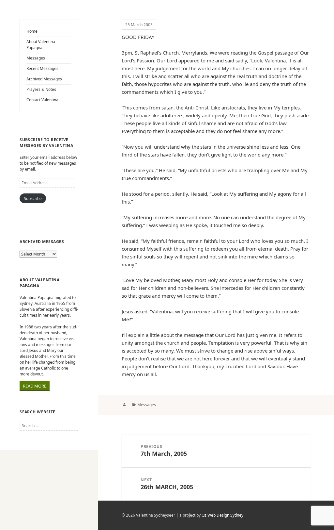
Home (32, 31)
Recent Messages (42, 68)
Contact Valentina (42, 100)
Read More (34, 386)
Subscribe (33, 198)
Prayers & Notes (41, 89)
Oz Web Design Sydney (222, 515)
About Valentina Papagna (40, 44)
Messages (35, 58)
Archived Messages (44, 79)
